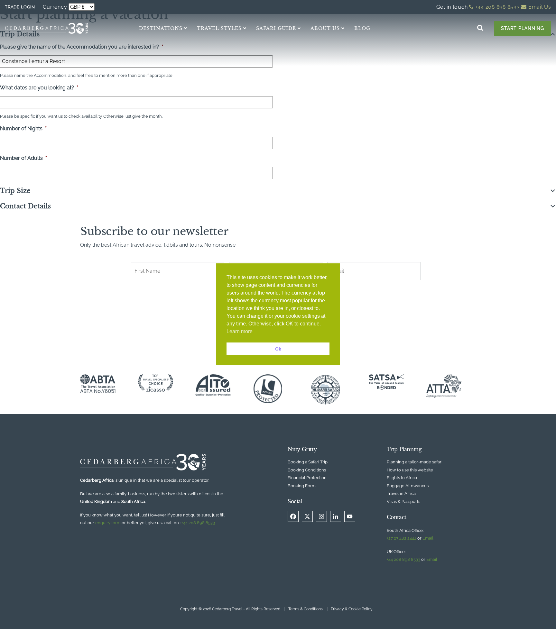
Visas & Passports (403, 501)
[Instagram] (321, 516)
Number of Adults (23, 158)
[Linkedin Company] (335, 516)
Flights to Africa (402, 477)
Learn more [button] (240, 331)
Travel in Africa (401, 493)
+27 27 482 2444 (401, 538)
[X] (307, 516)
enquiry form (108, 522)
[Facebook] (293, 516)
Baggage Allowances (408, 485)
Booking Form (302, 485)
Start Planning (522, 28)
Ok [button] (278, 348)
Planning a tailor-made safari (414, 462)
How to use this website (410, 470)
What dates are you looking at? (39, 88)
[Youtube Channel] (349, 516)
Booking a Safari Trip (308, 462)
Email (427, 538)
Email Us (539, 7)
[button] (278, 191)
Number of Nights (23, 128)
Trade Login (20, 7)
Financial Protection (307, 477)
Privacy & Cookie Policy (352, 609)
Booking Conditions (307, 470)
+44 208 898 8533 (497, 7)
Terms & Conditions (305, 609)
